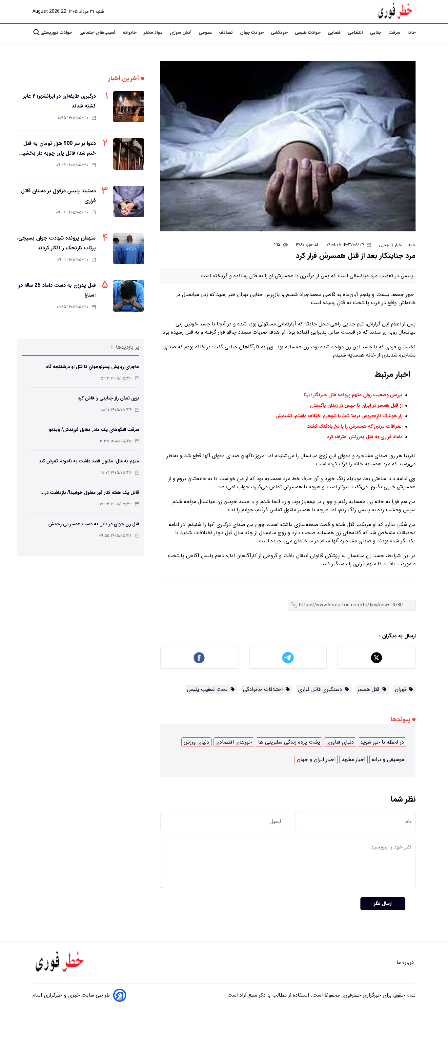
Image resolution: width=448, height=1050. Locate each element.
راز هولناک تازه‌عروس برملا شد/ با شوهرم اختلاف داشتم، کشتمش (338, 416)
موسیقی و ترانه (388, 759)
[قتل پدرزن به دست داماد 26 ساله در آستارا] (128, 295)
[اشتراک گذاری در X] (376, 658)
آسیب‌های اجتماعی (98, 32)
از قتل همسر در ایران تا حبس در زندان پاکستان (356, 405)
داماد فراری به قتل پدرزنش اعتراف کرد (364, 437)
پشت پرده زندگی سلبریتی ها (289, 742)
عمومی (206, 32)
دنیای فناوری (340, 742)
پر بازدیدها (127, 347)
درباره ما (406, 962)
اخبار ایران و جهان (316, 759)
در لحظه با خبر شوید (382, 742)
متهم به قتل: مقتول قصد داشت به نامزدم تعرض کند (89, 461)
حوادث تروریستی (56, 32)
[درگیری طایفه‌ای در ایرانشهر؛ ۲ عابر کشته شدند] (128, 106)
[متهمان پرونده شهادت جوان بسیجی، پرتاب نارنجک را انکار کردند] (128, 248)
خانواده (130, 32)
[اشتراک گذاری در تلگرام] (288, 658)
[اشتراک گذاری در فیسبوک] (199, 658)
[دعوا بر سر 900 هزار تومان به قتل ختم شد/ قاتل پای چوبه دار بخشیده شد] (128, 153)
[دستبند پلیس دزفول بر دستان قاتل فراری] (128, 201)
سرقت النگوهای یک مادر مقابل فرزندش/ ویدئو (94, 429)
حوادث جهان (252, 32)
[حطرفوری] (396, 12)
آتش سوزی (181, 32)
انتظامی (356, 32)
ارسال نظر (383, 903)
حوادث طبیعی (308, 32)
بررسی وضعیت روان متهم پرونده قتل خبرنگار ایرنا (353, 395)
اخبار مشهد (353, 759)
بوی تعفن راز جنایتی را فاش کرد (108, 398)
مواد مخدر (154, 32)
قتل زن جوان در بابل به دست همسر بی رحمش (93, 524)
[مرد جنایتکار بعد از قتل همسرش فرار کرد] (288, 146)
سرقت (394, 32)
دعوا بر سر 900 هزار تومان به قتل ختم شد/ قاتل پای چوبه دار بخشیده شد (57, 153)
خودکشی (280, 32)
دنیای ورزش (196, 742)
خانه (411, 32)
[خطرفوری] (60, 962)
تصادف (226, 32)
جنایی (376, 32)
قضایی (335, 32)
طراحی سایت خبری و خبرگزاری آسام (71, 995)
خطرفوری (350, 995)
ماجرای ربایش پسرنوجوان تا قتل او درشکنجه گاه (92, 366)
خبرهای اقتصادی (233, 742)
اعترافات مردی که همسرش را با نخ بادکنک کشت (354, 426)
